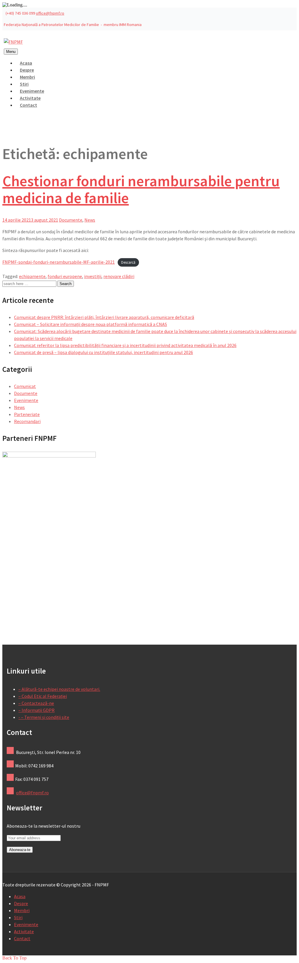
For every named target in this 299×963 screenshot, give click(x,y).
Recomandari (27, 421)
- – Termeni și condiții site (43, 717)
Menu (10, 51)
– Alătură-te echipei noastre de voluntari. (59, 689)
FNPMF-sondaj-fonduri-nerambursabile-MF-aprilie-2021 (58, 262)
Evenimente (26, 400)
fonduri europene (65, 276)
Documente (70, 220)
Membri (21, 910)
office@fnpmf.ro (50, 13)
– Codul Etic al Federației (42, 696)
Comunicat (25, 386)
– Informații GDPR (36, 710)
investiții (92, 276)
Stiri (18, 917)
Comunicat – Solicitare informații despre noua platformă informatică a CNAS (90, 324)
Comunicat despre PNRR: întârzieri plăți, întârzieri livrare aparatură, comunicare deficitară (104, 317)
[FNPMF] (13, 42)
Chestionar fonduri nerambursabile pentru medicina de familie (141, 189)
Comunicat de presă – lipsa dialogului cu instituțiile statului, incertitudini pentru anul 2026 (103, 352)
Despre (21, 903)
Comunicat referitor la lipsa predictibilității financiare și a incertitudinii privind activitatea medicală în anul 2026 (125, 345)
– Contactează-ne (36, 703)
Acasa (19, 896)
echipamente (32, 276)
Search (66, 284)
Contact (28, 105)
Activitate (24, 931)
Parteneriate (27, 414)
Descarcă (128, 262)
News (89, 220)
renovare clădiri (118, 276)
